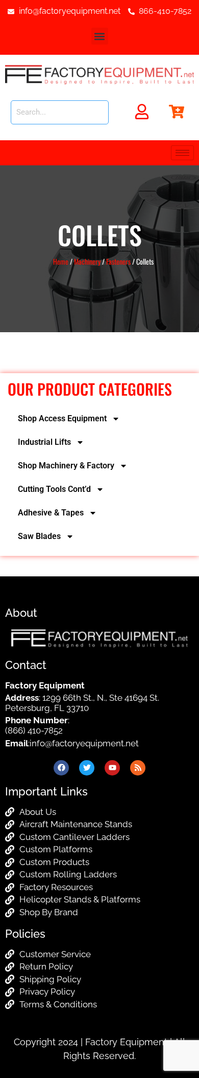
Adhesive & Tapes (51, 513)
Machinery (87, 261)
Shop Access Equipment (62, 418)
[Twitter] (86, 767)
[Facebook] (61, 767)
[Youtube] (112, 767)
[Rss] (137, 767)
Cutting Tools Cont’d (54, 489)
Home (60, 261)
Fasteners (118, 261)
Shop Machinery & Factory (66, 465)
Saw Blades (39, 536)
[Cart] (176, 111)
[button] (99, 36)
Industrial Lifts (44, 442)
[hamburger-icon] (182, 152)
